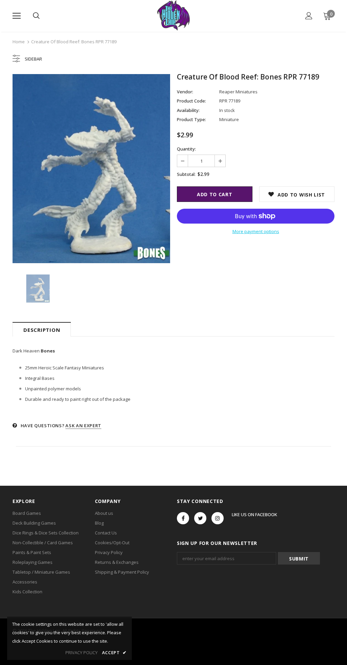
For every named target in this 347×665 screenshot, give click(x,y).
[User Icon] (308, 15)
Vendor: (185, 92)
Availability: (188, 110)
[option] (91, 168)
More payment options (255, 231)
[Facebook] (183, 518)
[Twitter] (200, 518)
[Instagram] (217, 518)
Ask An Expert (83, 425)
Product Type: (191, 119)
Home (19, 42)
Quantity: (186, 149)
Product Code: (191, 101)
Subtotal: (186, 174)
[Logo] (173, 15)
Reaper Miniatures (238, 92)
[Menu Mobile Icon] (17, 16)
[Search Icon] (36, 16)
